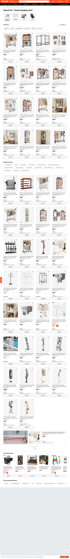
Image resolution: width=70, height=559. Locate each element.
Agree (65, 556)
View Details (10, 298)
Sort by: (60, 24)
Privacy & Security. (40, 556)
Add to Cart (11, 61)
